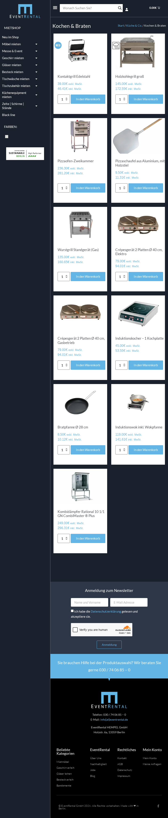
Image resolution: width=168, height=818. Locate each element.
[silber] (6, 136)
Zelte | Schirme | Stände (13, 106)
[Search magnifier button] (120, 8)
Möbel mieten (11, 44)
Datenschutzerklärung (106, 611)
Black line (8, 115)
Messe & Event (12, 51)
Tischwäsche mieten (15, 79)
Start (121, 25)
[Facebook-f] (158, 806)
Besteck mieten (12, 72)
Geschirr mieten (13, 58)
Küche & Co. (134, 25)
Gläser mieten (11, 65)
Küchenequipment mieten (14, 95)
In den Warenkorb (88, 99)
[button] (55, 7)
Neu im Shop (10, 37)
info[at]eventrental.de (114, 719)
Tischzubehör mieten (16, 86)
